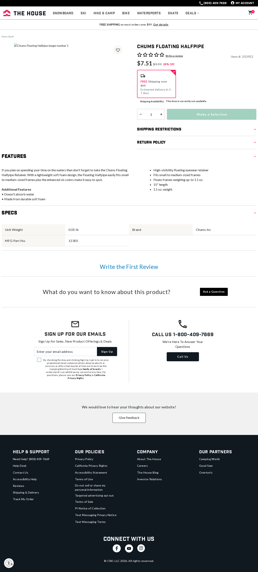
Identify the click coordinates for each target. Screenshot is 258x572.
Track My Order (23, 499)
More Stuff (8, 36)
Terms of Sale (84, 501)
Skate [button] (173, 13)
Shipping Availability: (152, 101)
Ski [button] (83, 13)
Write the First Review (129, 266)
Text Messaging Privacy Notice (96, 515)
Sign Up (107, 351)
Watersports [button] (149, 13)
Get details (160, 24)
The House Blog (148, 472)
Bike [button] (126, 13)
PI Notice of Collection (90, 508)
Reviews (18, 485)
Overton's (206, 472)
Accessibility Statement (91, 472)
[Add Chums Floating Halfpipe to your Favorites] (117, 50)
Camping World (209, 459)
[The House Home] (24, 12)
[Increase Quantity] (162, 114)
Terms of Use (84, 479)
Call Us (182, 356)
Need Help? (31, 459)
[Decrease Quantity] (139, 114)
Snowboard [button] (63, 13)
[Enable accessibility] (9, 563)
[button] (192, 13)
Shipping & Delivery (26, 492)
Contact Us (20, 472)
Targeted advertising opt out (94, 495)
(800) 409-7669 (215, 3)
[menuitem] (63, 13)
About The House (149, 459)
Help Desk (20, 465)
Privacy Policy (84, 459)
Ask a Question (214, 291)
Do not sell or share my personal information (90, 487)
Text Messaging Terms (90, 521)
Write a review (174, 55)
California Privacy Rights (91, 465)
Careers (142, 465)
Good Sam (206, 465)
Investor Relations (149, 479)
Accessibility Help (25, 479)
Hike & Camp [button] (104, 13)
